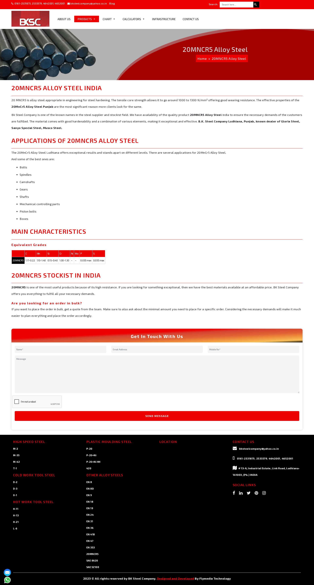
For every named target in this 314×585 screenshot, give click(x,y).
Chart (107, 19)
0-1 (15, 495)
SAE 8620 (92, 560)
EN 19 (89, 508)
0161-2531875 (23, 3)
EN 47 (90, 540)
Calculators (132, 19)
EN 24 (90, 514)
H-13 (16, 515)
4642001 (48, 3)
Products (85, 19)
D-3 (15, 488)
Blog (112, 3)
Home (202, 58)
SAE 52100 (92, 567)
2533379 (37, 3)
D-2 (15, 482)
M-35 (16, 455)
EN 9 (89, 495)
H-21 (16, 521)
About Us (64, 19)
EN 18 (89, 501)
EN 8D (90, 488)
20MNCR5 (92, 553)
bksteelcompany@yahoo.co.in (88, 3)
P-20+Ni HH (93, 461)
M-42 (16, 461)
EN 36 (90, 527)
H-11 (15, 508)
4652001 (60, 3)
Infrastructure (163, 19)
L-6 (15, 528)
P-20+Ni (91, 455)
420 (88, 468)
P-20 (89, 448)
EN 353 (90, 547)
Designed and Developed (175, 578)
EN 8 (89, 482)
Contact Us (191, 19)
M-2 (15, 448)
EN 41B (90, 534)
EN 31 (89, 521)
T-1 (15, 468)
